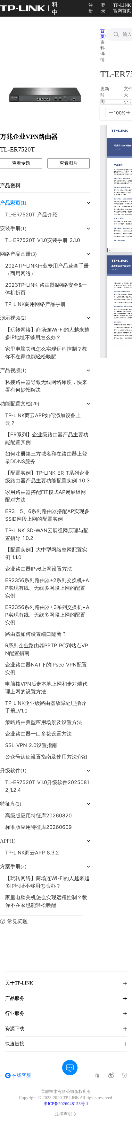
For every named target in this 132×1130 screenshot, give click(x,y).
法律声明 (63, 1114)
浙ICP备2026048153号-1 (66, 1104)
